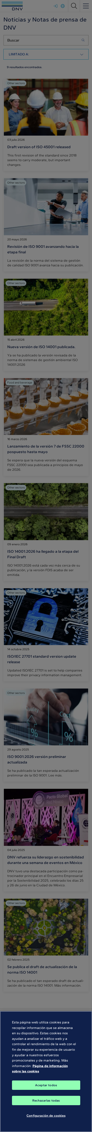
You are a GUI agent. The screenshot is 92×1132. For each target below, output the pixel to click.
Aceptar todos (46, 1085)
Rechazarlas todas (46, 1100)
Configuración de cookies (46, 1116)
